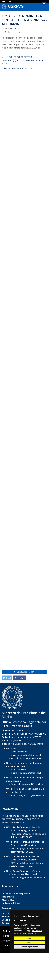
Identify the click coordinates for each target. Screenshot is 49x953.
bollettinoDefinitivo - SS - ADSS (17, 68)
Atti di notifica (8, 900)
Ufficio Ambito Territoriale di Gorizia (23, 827)
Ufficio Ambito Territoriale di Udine (22, 856)
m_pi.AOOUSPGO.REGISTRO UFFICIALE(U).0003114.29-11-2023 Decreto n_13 (23, 60)
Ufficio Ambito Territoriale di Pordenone (25, 842)
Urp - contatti (8, 913)
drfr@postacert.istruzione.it (30, 758)
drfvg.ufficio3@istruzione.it (31, 795)
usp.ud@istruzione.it (28, 860)
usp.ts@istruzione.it (27, 874)
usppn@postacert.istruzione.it (31, 848)
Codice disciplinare (11, 903)
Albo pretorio (8, 897)
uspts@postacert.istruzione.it (31, 877)
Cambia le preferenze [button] (29, 947)
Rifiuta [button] (29, 942)
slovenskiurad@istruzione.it (31, 784)
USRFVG (16, 6)
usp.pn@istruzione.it (28, 845)
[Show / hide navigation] (44, 3)
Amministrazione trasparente (16, 893)
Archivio (6, 923)
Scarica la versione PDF (24, 672)
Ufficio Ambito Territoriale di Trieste (23, 871)
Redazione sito (9, 916)
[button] (7, 678)
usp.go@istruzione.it (28, 830)
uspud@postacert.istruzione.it (31, 863)
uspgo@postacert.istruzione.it (31, 834)
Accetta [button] (29, 938)
